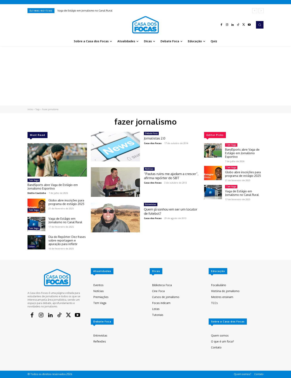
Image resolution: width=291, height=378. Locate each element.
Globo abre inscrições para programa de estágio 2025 (66, 202)
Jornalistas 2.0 (154, 138)
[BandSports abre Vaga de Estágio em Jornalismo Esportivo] (57, 160)
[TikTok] (238, 25)
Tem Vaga (34, 180)
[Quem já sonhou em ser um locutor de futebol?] (115, 217)
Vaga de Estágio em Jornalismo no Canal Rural (84, 10)
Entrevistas (150, 204)
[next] (261, 10)
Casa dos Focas (153, 143)
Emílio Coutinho (37, 192)
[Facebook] (221, 25)
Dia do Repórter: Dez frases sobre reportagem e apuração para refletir (67, 240)
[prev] (254, 10)
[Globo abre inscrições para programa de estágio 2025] (36, 206)
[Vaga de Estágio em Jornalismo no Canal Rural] (36, 224)
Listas (32, 246)
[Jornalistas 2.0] (115, 146)
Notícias (149, 168)
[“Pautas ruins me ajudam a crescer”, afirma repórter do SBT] (115, 182)
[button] (259, 25)
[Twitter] (243, 25)
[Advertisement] (145, 76)
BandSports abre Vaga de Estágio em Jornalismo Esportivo (53, 186)
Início (30, 109)
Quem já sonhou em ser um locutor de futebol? (170, 211)
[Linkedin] (232, 25)
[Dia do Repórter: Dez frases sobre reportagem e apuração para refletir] (36, 242)
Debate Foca (151, 133)
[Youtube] (249, 25)
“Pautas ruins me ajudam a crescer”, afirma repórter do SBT (171, 176)
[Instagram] (227, 25)
